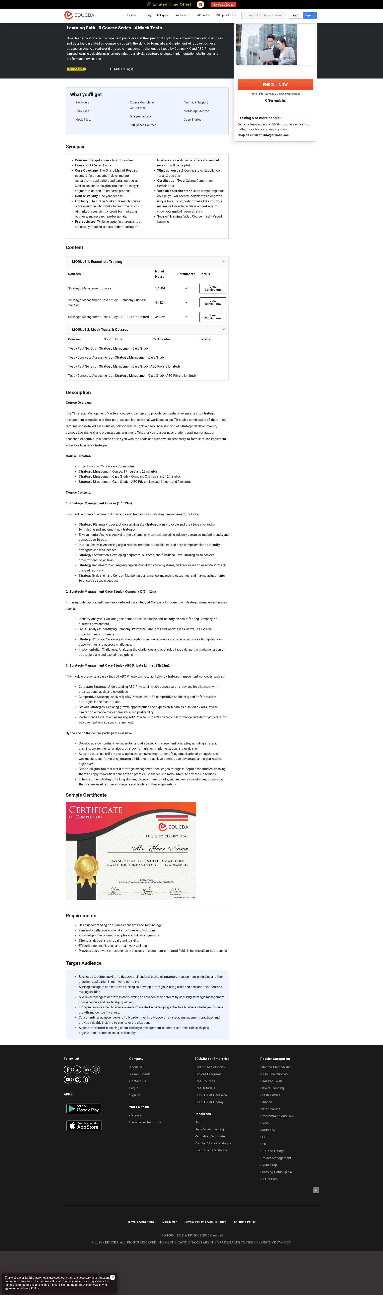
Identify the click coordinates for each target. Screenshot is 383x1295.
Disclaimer (169, 1221)
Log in (295, 15)
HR (262, 1137)
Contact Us (137, 1081)
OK (113, 1277)
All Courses (203, 15)
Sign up (134, 1095)
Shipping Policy (245, 1221)
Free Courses (182, 15)
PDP (263, 1144)
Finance (266, 1102)
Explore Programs (208, 1074)
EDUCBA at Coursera (211, 1095)
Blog (148, 15)
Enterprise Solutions (210, 1067)
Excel (264, 1123)
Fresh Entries (270, 1095)
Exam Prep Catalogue (211, 1150)
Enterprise (163, 15)
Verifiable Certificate (210, 1136)
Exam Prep (268, 1165)
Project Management (275, 1158)
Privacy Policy (30, 1288)
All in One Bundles (274, 1074)
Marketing (267, 1130)
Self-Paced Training (209, 1129)
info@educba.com (276, 135)
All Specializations (226, 15)
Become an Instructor (145, 1122)
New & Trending (272, 1088)
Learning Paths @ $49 (276, 1172)
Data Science (270, 1109)
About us (135, 1067)
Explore (131, 15)
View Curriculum (213, 288)
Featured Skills (271, 1081)
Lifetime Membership (275, 1067)
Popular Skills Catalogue (213, 1143)
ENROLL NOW (275, 84)
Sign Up (310, 15)
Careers (135, 1115)
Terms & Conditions (140, 1221)
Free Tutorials (205, 1088)
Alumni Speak (139, 1074)
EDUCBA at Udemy (209, 1102)
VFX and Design (272, 1151)
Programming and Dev (277, 1116)
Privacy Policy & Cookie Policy (205, 1221)
